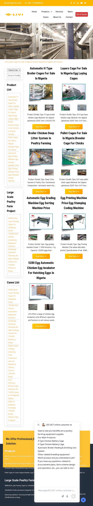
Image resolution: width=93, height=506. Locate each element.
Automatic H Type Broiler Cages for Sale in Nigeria (13, 101)
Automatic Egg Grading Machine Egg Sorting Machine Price (13, 159)
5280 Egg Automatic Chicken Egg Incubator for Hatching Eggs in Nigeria (25, 457)
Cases (46, 17)
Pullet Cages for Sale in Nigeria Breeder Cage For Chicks (13, 143)
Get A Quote (81, 14)
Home (34, 12)
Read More (40, 127)
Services (59, 12)
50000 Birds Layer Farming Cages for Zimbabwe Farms (13, 224)
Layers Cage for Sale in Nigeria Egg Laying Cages (13, 114)
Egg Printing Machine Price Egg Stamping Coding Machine (13, 174)
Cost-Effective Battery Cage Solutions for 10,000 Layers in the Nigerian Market (13, 389)
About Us (57, 17)
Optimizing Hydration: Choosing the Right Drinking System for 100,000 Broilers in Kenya (13, 260)
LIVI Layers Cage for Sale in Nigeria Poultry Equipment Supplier (29, 62)
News (70, 12)
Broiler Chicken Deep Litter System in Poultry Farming (13, 128)
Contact (69, 17)
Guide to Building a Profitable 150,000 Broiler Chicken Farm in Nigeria (13, 410)
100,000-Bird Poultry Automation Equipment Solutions (13, 240)
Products (45, 12)
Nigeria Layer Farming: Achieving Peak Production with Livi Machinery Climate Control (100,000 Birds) (13, 361)
